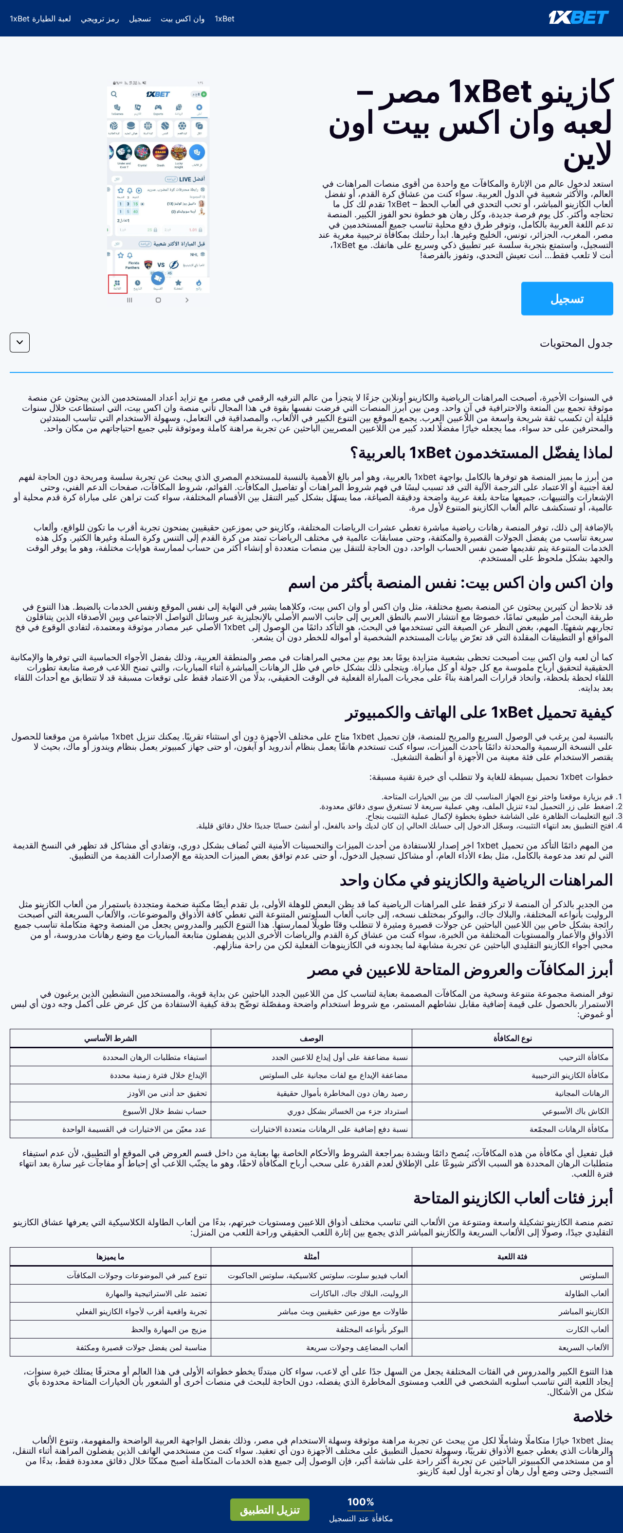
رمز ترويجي (100, 18)
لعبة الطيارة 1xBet (40, 18)
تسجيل (140, 18)
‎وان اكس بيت (183, 18)
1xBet (225, 18)
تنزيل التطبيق (270, 1509)
